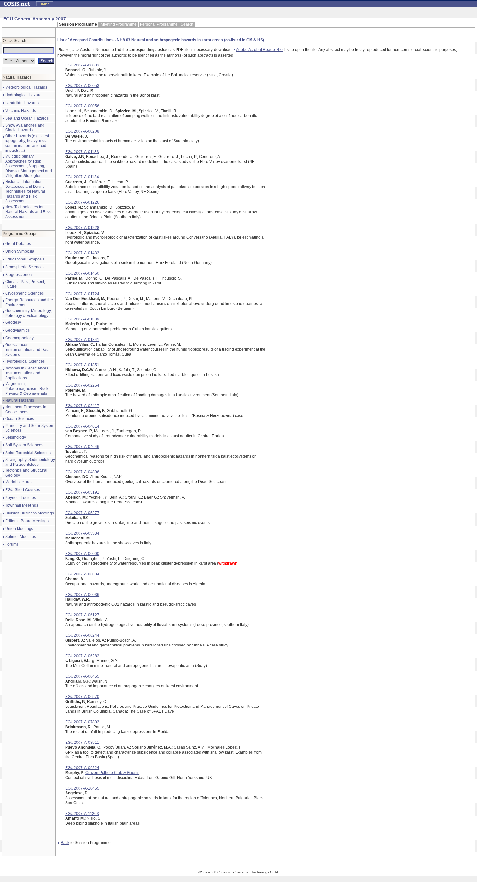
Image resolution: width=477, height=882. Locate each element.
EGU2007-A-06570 (82, 697)
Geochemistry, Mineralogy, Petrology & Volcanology (28, 313)
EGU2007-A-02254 (82, 385)
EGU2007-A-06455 (82, 676)
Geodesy (13, 322)
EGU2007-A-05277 (82, 513)
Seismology (15, 437)
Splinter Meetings (20, 536)
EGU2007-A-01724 (82, 294)
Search (187, 24)
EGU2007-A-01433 (82, 253)
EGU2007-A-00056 (82, 106)
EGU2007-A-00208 (82, 131)
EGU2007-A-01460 (82, 273)
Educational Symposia (25, 259)
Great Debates (18, 243)
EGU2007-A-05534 (82, 533)
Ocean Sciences (19, 419)
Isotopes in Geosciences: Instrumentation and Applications (27, 373)
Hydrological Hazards (24, 95)
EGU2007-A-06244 (82, 635)
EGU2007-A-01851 (82, 365)
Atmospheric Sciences (24, 267)
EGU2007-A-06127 (82, 615)
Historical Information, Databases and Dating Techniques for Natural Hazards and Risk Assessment (25, 191)
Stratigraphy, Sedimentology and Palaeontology (30, 462)
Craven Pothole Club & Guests (112, 772)
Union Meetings (19, 528)
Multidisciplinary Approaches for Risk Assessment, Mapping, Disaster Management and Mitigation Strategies (28, 166)
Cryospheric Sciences (24, 293)
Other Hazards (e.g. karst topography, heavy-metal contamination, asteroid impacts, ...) (27, 143)
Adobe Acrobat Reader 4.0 (259, 49)
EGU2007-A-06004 (82, 574)
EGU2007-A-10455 (82, 788)
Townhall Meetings (21, 505)
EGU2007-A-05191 (82, 492)
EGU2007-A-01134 (82, 177)
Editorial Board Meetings (27, 521)
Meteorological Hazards (26, 87)
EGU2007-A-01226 (82, 202)
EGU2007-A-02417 (82, 406)
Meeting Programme (119, 24)
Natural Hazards (19, 400)
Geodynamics (17, 330)
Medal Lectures (18, 482)
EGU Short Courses (22, 490)
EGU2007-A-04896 (82, 472)
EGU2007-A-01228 (82, 227)
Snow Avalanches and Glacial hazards (24, 127)
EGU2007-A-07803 (82, 722)
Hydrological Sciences (25, 361)
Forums (11, 544)
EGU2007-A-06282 (82, 656)
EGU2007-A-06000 (82, 553)
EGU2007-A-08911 (82, 742)
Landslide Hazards (22, 103)
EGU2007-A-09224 (82, 768)
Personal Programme (158, 24)
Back (65, 842)
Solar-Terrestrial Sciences (28, 453)
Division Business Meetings (29, 513)
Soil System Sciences (24, 445)
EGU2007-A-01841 (82, 339)
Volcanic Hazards (20, 110)
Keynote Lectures (20, 497)
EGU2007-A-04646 (82, 446)
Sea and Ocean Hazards (27, 118)
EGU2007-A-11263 (82, 813)
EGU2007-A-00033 (82, 65)
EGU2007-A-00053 (82, 85)
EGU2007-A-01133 (82, 152)
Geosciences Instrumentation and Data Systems (27, 350)
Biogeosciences (19, 274)
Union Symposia (19, 251)
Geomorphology (19, 338)
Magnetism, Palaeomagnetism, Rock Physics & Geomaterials (26, 388)
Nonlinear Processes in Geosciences (25, 409)
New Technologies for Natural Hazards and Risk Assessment (28, 212)
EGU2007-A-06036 (82, 594)
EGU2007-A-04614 (82, 426)
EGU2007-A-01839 (82, 319)
